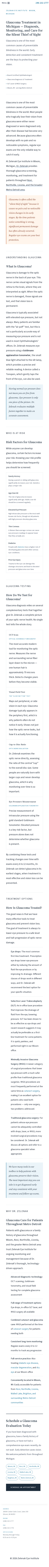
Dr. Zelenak (22, 166)
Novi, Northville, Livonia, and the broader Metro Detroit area (24, 185)
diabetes (21, 547)
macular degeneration (21, 1367)
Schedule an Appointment (23, 1487)
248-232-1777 (42, 2)
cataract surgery (31, 1090)
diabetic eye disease (28, 1363)
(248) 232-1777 (8, 1521)
